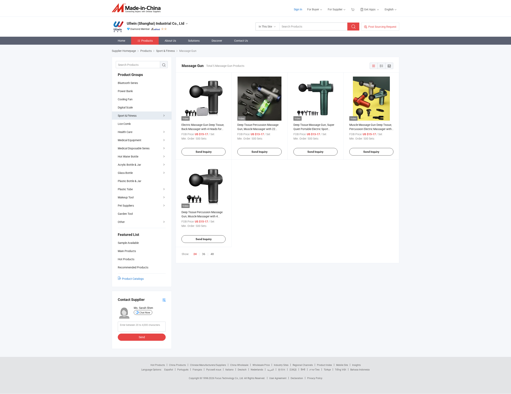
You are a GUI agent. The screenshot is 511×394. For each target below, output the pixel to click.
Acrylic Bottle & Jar (129, 164)
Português (182, 369)
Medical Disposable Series (134, 148)
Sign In (298, 9)
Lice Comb (124, 124)
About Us (170, 40)
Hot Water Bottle (128, 156)
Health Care (125, 132)
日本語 (293, 369)
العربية (270, 369)
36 (203, 254)
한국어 (281, 369)
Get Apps (369, 9)
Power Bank (125, 91)
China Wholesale (239, 364)
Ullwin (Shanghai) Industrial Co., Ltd (155, 23)
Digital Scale (125, 107)
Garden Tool (125, 214)
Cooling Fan (125, 99)
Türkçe (327, 369)
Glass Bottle (125, 173)
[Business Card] (164, 299)
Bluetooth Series (128, 83)
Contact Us (241, 40)
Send (142, 337)
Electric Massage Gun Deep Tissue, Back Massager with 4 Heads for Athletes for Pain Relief (202, 129)
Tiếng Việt (340, 369)
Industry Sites (281, 364)
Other (121, 222)
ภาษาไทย (314, 369)
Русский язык (213, 369)
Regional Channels (303, 364)
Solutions (194, 40)
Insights (356, 364)
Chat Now (144, 312)
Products (147, 40)
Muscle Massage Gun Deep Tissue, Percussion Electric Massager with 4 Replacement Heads (370, 129)
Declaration (297, 378)
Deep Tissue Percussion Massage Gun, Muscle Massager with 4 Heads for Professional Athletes (202, 216)
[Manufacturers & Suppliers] (137, 8)
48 (212, 254)
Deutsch (242, 369)
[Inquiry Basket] (353, 9)
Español (168, 369)
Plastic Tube (125, 189)
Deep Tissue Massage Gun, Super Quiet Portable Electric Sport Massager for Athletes (313, 129)
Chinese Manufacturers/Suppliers (208, 364)
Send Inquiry (204, 151)
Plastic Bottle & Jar (129, 181)
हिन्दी (303, 369)
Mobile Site (342, 364)
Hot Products (158, 364)
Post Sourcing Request (382, 27)
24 (195, 254)
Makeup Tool (126, 197)
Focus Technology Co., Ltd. (229, 378)
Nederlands (257, 369)
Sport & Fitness (127, 115)
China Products (177, 364)
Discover (217, 40)
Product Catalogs (133, 279)
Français (197, 369)
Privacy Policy (314, 378)
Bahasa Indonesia (360, 369)
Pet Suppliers (126, 205)
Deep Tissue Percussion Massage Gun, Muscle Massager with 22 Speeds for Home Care (257, 129)
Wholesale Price (261, 364)
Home (121, 40)
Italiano (229, 369)
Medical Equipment (129, 140)
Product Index (324, 364)
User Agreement (277, 378)
